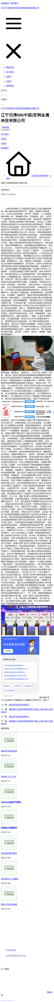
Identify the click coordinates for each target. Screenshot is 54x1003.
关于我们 (5, 134)
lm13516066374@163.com (16, 955)
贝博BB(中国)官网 (40, 176)
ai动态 (3, 143)
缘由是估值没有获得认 (19, 705)
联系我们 (14, 3)
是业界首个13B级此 (9, 879)
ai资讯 (3, 139)
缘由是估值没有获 (9, 751)
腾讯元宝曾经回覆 (9, 904)
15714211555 (11, 950)
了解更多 (5, 127)
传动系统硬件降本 (9, 853)
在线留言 (5, 3)
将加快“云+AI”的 (8, 776)
